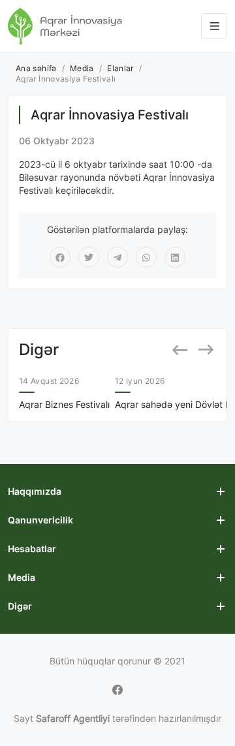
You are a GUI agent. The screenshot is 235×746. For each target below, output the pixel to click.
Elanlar (120, 68)
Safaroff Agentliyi (73, 718)
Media (82, 68)
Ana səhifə (36, 68)
